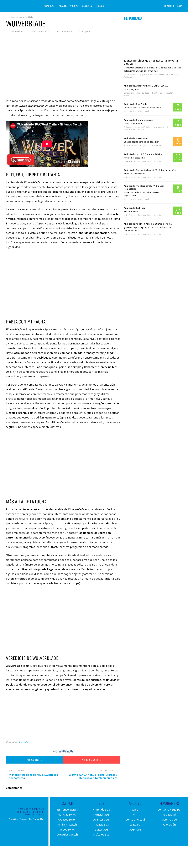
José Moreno (159, 127)
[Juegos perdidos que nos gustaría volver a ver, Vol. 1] (153, 39)
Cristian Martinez (17, 31)
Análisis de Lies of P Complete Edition (143, 154)
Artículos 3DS (101, 834)
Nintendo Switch (67, 809)
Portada (9, 17)
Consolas (49, 5)
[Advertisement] (63, 715)
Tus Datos (34, 819)
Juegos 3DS (101, 829)
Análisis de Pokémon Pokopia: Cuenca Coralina (148, 223)
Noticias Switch (67, 814)
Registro (168, 5)
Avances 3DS (101, 819)
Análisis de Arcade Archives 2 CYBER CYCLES (146, 85)
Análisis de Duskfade (134, 208)
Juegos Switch (67, 829)
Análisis (63, 5)
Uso (42, 819)
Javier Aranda (129, 161)
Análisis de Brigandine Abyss (138, 120)
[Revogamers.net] (18, 8)
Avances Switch (67, 819)
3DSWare (135, 829)
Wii (135, 814)
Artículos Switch (67, 834)
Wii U (135, 809)
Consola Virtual (135, 819)
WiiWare (135, 824)
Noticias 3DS (101, 814)
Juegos (100, 5)
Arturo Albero (130, 74)
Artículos (174, 74)
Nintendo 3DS (101, 809)
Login (179, 5)
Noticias (74, 5)
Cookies (23, 819)
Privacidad (13, 819)
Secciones (86, 5)
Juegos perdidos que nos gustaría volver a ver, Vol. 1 (151, 62)
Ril (125, 111)
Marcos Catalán (130, 145)
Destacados (129, 77)
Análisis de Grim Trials (135, 104)
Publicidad (169, 814)
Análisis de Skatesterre (135, 138)
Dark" (154, 93)
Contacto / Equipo (169, 809)
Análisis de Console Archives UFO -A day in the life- (150, 170)
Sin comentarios (64, 31)
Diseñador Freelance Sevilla (34, 813)
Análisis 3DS (101, 824)
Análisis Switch (67, 824)
